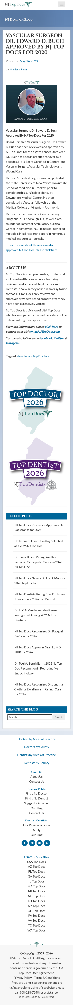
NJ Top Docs (36, 901)
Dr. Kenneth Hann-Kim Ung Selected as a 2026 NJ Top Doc (38, 543)
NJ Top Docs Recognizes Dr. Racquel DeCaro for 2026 (38, 633)
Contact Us (36, 781)
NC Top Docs (36, 896)
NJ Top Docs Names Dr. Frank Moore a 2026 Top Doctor (39, 580)
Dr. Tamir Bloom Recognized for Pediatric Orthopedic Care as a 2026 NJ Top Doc (38, 562)
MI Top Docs (36, 891)
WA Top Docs (36, 930)
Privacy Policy (22, 977)
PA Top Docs (36, 915)
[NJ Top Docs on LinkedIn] (32, 843)
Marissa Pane (18, 69)
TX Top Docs (36, 925)
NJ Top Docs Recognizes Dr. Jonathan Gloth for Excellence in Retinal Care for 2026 (39, 689)
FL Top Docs (36, 871)
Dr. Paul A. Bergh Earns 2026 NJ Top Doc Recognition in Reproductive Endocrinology (38, 668)
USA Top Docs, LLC (22, 958)
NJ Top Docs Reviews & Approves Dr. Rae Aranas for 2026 (39, 527)
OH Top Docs (36, 911)
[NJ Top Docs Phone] (47, 843)
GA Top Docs (36, 876)
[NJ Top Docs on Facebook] (25, 843)
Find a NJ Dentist (36, 798)
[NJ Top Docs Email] (39, 843)
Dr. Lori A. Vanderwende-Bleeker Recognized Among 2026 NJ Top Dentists (36, 615)
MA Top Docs (36, 886)
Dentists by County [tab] (36, 763)
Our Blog (36, 808)
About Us (36, 776)
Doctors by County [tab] (36, 747)
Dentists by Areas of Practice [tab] (36, 755)
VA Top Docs (36, 920)
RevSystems (47, 996)
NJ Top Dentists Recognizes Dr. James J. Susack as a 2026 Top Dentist (39, 596)
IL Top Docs (36, 881)
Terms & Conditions (47, 977)
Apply (36, 830)
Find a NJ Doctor (36, 793)
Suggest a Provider (36, 803)
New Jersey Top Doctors (32, 356)
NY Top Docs (36, 906)
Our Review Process (36, 825)
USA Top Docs (36, 862)
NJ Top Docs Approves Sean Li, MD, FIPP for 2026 (37, 649)
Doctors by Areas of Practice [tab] (36, 739)
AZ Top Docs (36, 866)
